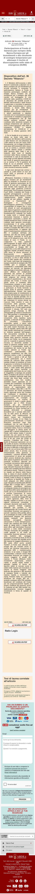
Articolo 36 (7, 31)
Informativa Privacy (9, 873)
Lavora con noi (17, 877)
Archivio (17, 874)
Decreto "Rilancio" (13, 29)
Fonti (4, 29)
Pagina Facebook (16, 880)
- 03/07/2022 (17, 695)
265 (13, 175)
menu (3, 13)
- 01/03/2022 (15, 687)
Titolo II (23, 29)
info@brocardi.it (22, 871)
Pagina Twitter (21, 880)
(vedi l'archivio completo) (17, 730)
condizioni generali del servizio (15, 768)
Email (5, 734)
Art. (8, 36)
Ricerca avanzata (33, 18)
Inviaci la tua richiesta (12, 822)
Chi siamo (28, 873)
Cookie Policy (20, 873)
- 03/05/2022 (17, 691)
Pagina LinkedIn (25, 880)
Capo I (29, 29)
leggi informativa (10, 772)
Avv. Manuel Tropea (23, 864)
